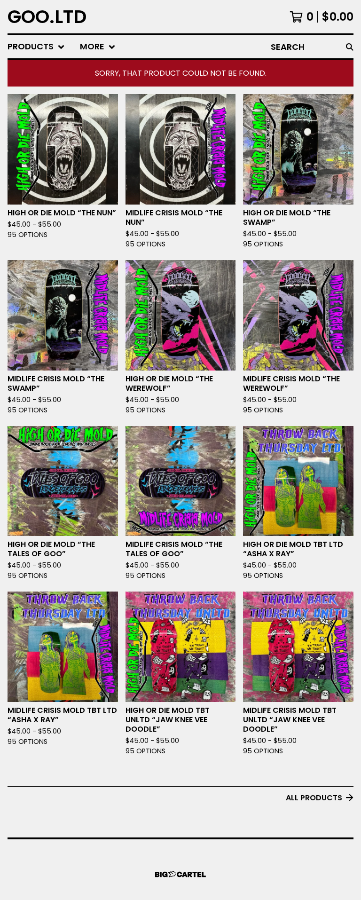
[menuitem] (36, 46)
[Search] (349, 46)
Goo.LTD (47, 17)
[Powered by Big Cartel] (180, 874)
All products (314, 797)
